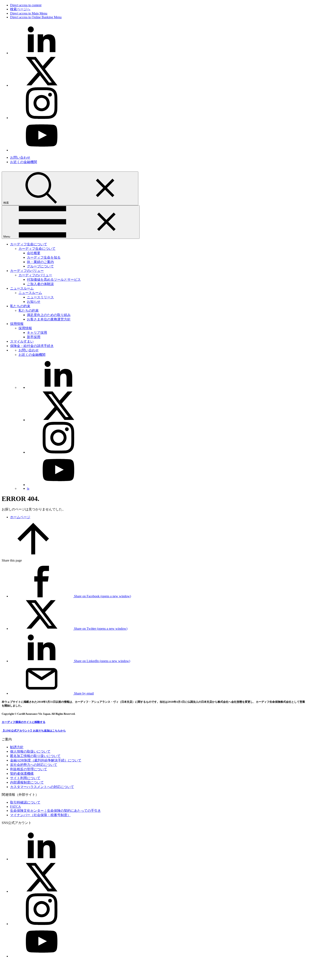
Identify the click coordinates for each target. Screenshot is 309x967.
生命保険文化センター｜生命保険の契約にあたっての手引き (55, 810)
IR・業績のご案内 (40, 262)
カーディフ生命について (28, 244)
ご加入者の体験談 (40, 284)
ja (28, 488)
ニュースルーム (22, 288)
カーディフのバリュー (27, 270)
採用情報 (17, 323)
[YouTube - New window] (41, 150)
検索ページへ (20, 9)
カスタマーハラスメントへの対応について (42, 787)
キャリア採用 (37, 332)
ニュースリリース (40, 297)
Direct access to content (25, 5)
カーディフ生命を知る (44, 257)
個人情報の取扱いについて (30, 751)
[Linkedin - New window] (41, 53)
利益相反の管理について (28, 769)
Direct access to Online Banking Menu (36, 17)
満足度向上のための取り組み (49, 315)
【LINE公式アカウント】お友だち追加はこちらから (34, 730)
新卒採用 (33, 337)
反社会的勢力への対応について (33, 764)
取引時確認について (25, 802)
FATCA (15, 806)
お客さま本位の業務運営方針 (49, 319)
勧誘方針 (17, 747)
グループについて (40, 266)
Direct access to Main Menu (28, 13)
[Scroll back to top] (33, 553)
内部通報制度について (27, 782)
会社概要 (33, 253)
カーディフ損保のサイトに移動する (23, 722)
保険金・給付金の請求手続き (32, 346)
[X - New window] (41, 85)
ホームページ (20, 517)
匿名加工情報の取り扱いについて (35, 756)
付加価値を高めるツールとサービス (54, 279)
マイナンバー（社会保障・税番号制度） (40, 815)
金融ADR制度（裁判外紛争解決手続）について (45, 760)
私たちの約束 (20, 306)
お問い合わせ (20, 157)
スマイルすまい (22, 341)
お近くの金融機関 (23, 162)
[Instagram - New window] (41, 118)
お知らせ (33, 301)
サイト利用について (25, 778)
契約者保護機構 (22, 773)
